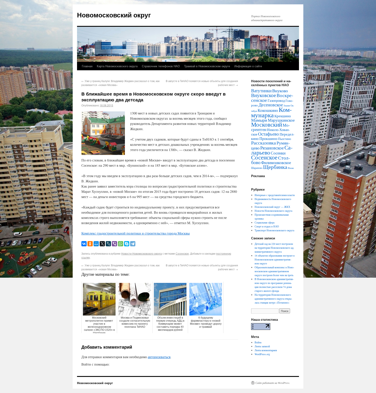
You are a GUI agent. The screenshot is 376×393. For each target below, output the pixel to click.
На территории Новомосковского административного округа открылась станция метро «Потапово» (273, 298)
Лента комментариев (266, 350)
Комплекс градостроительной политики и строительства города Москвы (135, 233)
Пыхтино (284, 138)
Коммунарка (271, 112)
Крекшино (282, 115)
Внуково (280, 91)
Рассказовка (263, 142)
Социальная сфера (264, 222)
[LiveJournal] (108, 243)
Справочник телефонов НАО (161, 66)
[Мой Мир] (96, 243)
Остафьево (268, 134)
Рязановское (272, 148)
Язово (291, 168)
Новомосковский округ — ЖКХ (272, 206)
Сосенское (182, 253)
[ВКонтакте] (84, 243)
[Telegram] (132, 243)
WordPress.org (262, 354)
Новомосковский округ (114, 14)
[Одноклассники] (90, 243)
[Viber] (114, 243)
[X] (102, 243)
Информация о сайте (248, 66)
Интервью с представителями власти (275, 195)
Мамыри (259, 120)
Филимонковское (276, 162)
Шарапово (256, 168)
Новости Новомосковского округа (141, 253)
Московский (266, 124)
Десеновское (270, 105)
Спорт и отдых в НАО (267, 226)
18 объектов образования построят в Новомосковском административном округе (275, 259)
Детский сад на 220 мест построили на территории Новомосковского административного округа (274, 247)
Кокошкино (268, 110)
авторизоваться (159, 356)
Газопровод (276, 100)
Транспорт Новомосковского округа (274, 230)
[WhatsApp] (120, 243)
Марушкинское (281, 120)
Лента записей (262, 346)
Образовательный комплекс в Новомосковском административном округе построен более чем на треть (274, 271)
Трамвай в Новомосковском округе (207, 66)
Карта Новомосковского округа (117, 66)
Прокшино (268, 138)
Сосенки (278, 153)
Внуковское (263, 95)
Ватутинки (261, 90)
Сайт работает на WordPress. (272, 383)
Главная (87, 66)
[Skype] (126, 243)
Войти (258, 342)
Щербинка (275, 166)
